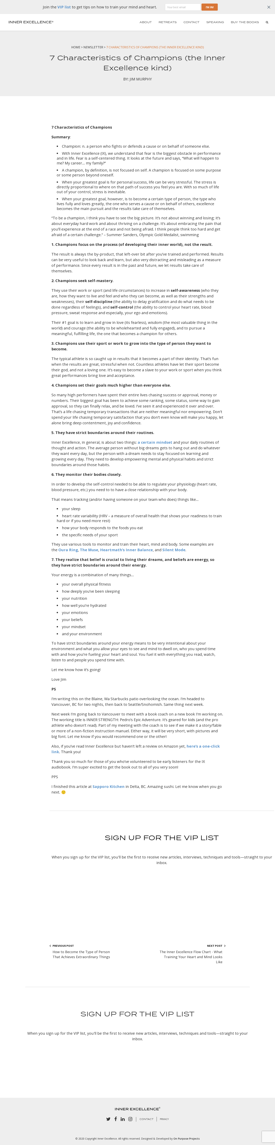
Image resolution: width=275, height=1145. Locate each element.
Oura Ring (68, 549)
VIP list (64, 7)
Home (75, 47)
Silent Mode (173, 549)
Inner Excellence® (31, 22)
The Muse (89, 549)
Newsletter (93, 47)
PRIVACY (164, 1119)
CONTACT (146, 1119)
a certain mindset (155, 442)
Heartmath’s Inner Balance (126, 549)
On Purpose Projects (186, 1138)
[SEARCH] (267, 22)
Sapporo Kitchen (109, 786)
